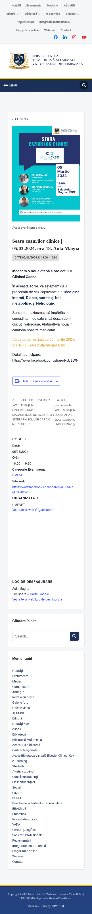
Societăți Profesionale (27, 835)
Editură (10, 13)
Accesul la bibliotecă (26, 745)
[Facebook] (55, 37)
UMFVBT (18, 475)
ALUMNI (69, 5)
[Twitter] (65, 37)
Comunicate (20, 687)
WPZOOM (57, 906)
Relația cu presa (23, 697)
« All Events (20, 119)
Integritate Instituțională (54, 22)
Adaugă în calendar (37, 381)
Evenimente (33, 5)
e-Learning (53, 13)
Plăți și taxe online (27, 30)
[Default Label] (84, 37)
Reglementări (25, 22)
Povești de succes (24, 819)
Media (51, 5)
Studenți (71, 13)
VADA (16, 824)
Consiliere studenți (25, 777)
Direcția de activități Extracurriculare (37, 803)
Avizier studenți (22, 771)
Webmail (49, 30)
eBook (16, 729)
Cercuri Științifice (24, 830)
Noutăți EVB (20, 723)
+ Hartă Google (38, 594)
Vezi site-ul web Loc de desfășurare (37, 599)
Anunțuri (18, 692)
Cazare (17, 793)
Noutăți (16, 5)
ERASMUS (19, 808)
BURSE (17, 798)
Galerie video (21, 708)
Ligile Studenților (23, 782)
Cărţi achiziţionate (25, 750)
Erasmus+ (19, 814)
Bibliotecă (31, 13)
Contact (66, 30)
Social (16, 787)
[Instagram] (74, 37)
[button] (10, 85)
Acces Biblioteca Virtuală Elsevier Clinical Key (43, 755)
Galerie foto (20, 702)
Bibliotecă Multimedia (27, 740)
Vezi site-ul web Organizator (32, 509)
